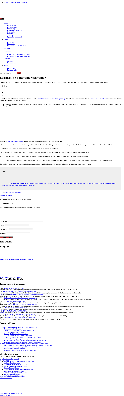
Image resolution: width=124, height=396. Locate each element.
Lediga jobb (10, 42)
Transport (11, 192)
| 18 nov (18, 369)
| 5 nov (12, 363)
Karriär (6, 39)
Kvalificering (11, 29)
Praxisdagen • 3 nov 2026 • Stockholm (18, 54)
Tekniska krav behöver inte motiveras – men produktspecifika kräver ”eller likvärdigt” (28, 345)
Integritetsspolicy (12, 70)
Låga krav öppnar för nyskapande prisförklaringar (22, 304)
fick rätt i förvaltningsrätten (15, 141)
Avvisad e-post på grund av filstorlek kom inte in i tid (19, 314)
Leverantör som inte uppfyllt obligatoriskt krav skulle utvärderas (22, 347)
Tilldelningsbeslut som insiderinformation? (16, 334)
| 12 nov (16, 366)
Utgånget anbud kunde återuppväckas (14, 348)
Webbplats (3, 233)
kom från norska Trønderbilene (98, 99)
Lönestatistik (11, 44)
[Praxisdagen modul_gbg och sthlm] (29, 138)
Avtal (6, 192)
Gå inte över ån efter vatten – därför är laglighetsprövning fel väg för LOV (25, 340)
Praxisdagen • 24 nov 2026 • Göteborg (18, 56)
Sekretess (10, 35)
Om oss (6, 65)
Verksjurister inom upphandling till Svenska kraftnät (16, 259)
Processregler (11, 32)
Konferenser (7, 52)
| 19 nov (14, 371)
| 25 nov (15, 373)
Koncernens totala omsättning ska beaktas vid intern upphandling (22, 342)
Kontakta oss (11, 68)
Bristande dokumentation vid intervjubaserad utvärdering (20, 350)
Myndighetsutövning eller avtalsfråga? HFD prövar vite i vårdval (22, 337)
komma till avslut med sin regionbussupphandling (51, 99)
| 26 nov (12, 374)
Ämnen (6, 23)
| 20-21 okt (19, 361)
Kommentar (4, 221)
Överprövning (18, 192)
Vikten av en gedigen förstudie (12, 329)
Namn (2, 225)
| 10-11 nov (16, 364)
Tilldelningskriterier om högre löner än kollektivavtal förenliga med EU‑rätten (26, 343)
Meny (2, 18)
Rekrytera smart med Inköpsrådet (16, 45)
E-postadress (4, 229)
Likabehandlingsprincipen (14, 30)
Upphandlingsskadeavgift (14, 37)
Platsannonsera (11, 63)
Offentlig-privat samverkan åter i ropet (14, 301)
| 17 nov (11, 368)
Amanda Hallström (6, 195)
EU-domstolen (11, 25)
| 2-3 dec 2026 (14, 376)
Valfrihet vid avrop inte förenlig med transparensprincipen (19, 291)
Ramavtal (10, 33)
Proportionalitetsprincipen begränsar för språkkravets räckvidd (21, 339)
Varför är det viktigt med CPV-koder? (14, 288)
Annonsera (7, 58)
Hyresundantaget (12, 27)
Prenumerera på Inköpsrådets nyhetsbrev (15, 2)
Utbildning (7, 48)
